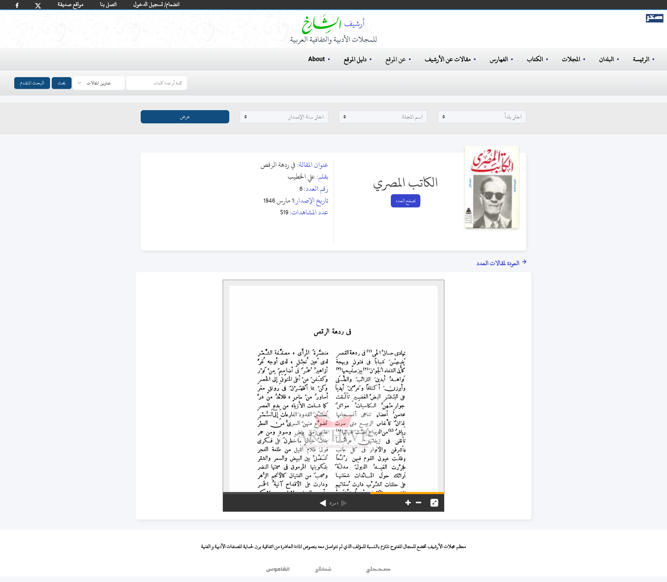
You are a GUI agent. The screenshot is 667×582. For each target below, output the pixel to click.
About (316, 59)
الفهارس (499, 59)
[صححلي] (378, 571)
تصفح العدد (405, 200)
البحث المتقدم (32, 83)
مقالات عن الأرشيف (448, 59)
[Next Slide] (323, 501)
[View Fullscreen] (434, 502)
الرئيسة (641, 59)
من (333, 503)
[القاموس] (278, 571)
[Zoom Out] (418, 502)
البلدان (606, 59)
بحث (62, 83)
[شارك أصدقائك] (17, 5)
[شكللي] (323, 571)
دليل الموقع (355, 59)
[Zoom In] (408, 502)
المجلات (571, 59)
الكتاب (535, 59)
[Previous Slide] (344, 501)
